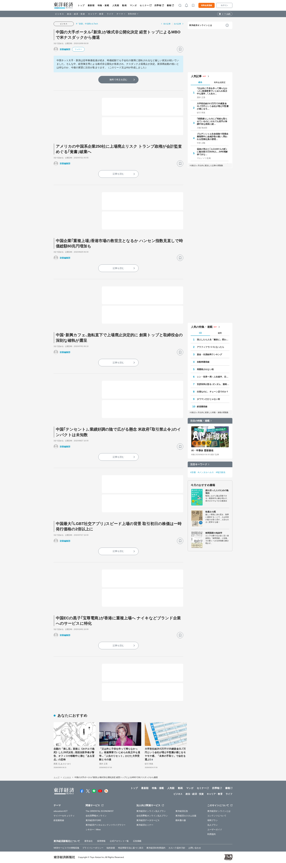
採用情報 (101, 841)
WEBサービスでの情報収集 (66, 848)
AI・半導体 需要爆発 (202, 450)
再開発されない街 (205, 369)
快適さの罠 (210, 512)
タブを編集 (226, 14)
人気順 (115, 5)
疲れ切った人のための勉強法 (217, 491)
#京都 (193, 472)
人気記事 (196, 76)
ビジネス (59, 14)
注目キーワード (198, 464)
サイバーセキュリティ (64, 815)
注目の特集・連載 (200, 420)
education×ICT (61, 811)
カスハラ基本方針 (176, 848)
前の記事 (167, 24)
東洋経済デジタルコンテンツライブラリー (106, 825)
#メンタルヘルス (206, 472)
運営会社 (88, 841)
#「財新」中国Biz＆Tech (87, 24)
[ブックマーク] (180, 49)
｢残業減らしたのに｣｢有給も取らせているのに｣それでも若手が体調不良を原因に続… (212, 121)
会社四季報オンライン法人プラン (152, 815)
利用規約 (211, 834)
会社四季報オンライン (96, 815)
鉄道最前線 (202, 406)
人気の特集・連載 (202, 326)
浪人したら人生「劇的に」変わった (213, 339)
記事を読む (118, 174)
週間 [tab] (220, 333)
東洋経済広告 (181, 811)
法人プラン (212, 825)
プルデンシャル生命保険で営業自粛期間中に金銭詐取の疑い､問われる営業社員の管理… (213, 136)
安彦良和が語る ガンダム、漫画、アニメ (213, 384)
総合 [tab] (200, 82)
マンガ (133, 5)
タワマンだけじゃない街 (208, 399)
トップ (81, 5)
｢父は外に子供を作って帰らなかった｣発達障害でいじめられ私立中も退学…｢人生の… (212, 91)
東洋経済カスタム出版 (185, 815)
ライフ (110, 14)
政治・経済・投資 (76, 14)
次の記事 (177, 24)
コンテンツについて (216, 815)
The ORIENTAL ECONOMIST (100, 811)
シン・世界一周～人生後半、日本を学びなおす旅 (213, 377)
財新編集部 (65, 49)
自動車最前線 (203, 362)
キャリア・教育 (96, 14)
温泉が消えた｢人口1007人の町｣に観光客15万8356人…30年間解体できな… (212, 152)
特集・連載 (103, 5)
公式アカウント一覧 (119, 841)
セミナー (144, 5)
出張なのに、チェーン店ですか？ (213, 391)
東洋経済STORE (93, 820)
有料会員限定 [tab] (220, 82)
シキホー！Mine (93, 829)
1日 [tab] (200, 333)
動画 (124, 5)
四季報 (157, 5)
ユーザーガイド (214, 829)
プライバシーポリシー (92, 848)
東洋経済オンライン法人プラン (151, 811)
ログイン (224, 5)
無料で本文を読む (118, 79)
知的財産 (111, 848)
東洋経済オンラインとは (200, 25)
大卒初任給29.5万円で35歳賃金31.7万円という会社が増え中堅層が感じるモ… (213, 106)
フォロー (78, 49)
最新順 (91, 5)
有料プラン (212, 820)
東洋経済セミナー (144, 825)
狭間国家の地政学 (213, 533)
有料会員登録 (206, 5)
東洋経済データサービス (148, 820)
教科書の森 (180, 820)
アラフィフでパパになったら (210, 347)
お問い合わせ (194, 848)
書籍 (169, 5)
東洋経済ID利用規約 (155, 848)
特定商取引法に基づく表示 (130, 848)
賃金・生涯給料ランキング (209, 354)
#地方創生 (221, 472)
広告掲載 (137, 841)
